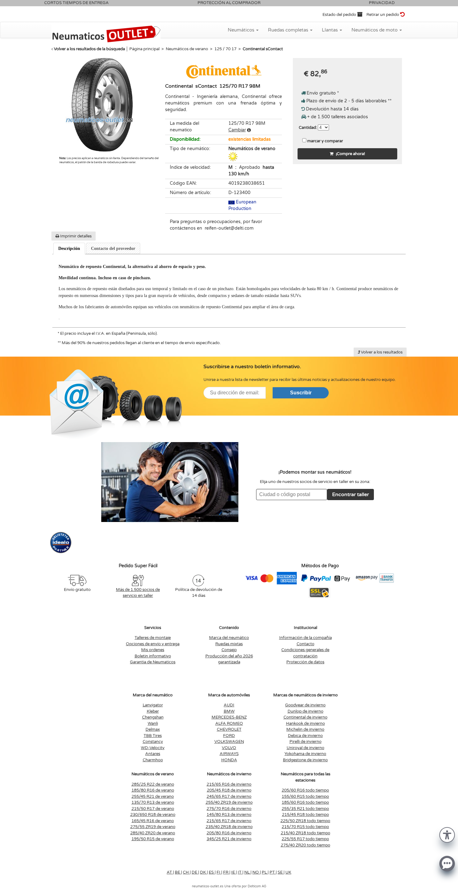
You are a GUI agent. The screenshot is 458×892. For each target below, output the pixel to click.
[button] (447, 834)
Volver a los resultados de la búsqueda (89, 48)
